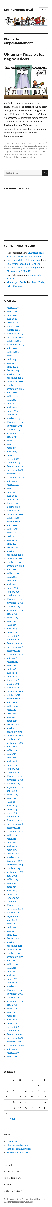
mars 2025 (12, 366)
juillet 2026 (13, 307)
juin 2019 (11, 621)
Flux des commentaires (19, 1148)
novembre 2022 (15, 470)
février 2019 (13, 636)
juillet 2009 (13, 1052)
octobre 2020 (14, 562)
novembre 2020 (15, 558)
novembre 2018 (15, 647)
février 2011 (13, 982)
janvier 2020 (13, 595)
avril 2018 (12, 673)
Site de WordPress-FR (18, 1152)
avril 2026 (12, 318)
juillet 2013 (12, 879)
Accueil (8, 1165)
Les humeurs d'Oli (18, 10)
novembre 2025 (15, 337)
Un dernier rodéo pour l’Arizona (23, 264)
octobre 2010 (13, 997)
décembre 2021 (15, 510)
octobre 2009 (14, 1041)
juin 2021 (11, 532)
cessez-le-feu (34, 146)
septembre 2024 (15, 389)
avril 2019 (12, 628)
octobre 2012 (13, 912)
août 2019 (12, 614)
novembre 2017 (15, 691)
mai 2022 (12, 492)
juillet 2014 (12, 835)
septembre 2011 (15, 957)
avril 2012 (12, 931)
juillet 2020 (13, 573)
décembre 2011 (14, 945)
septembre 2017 (15, 698)
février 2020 (13, 591)
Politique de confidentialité (33, 1199)
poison (15, 151)
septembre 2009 (15, 1045)
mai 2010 (11, 1016)
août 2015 (12, 791)
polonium (23, 151)
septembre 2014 (15, 831)
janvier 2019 (13, 639)
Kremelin (31, 149)
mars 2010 (12, 1023)
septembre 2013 (15, 872)
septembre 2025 (15, 344)
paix (9, 151)
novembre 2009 (15, 1038)
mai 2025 (12, 359)
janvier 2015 (13, 816)
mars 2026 (12, 322)
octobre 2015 (13, 783)
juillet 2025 (13, 352)
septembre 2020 (15, 566)
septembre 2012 (15, 916)
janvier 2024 (13, 418)
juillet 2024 (13, 396)
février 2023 (13, 459)
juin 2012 (11, 923)
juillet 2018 (12, 661)
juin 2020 (12, 577)
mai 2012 (11, 927)
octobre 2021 (13, 518)
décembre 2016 (15, 732)
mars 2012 (12, 934)
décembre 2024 (15, 377)
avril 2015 (12, 805)
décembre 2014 (15, 820)
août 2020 (12, 569)
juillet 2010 (12, 1008)
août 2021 (12, 525)
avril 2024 (12, 407)
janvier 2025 (13, 374)
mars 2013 (12, 894)
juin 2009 (12, 1056)
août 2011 (12, 960)
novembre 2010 (15, 993)
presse (31, 151)
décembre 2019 (15, 599)
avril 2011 (11, 975)
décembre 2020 (15, 555)
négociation (41, 149)
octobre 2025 (14, 341)
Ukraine (12, 154)
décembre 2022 (15, 466)
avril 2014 (12, 846)
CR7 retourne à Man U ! (19, 271)
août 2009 (12, 1049)
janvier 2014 (13, 857)
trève (6, 154)
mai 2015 (11, 802)
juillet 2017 (12, 706)
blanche (7, 146)
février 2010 (13, 1027)
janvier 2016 (13, 772)
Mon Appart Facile (16, 282)
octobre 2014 (13, 827)
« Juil (12, 1118)
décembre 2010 (15, 990)
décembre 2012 (15, 905)
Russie (37, 151)
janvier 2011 (13, 986)
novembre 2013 (15, 864)
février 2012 (13, 938)
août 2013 (12, 875)
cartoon (25, 146)
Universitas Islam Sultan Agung (23, 260)
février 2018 (13, 680)
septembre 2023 (15, 433)
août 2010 (12, 1004)
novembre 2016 (15, 735)
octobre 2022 (14, 473)
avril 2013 (12, 890)
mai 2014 (11, 842)
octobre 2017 (13, 695)
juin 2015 (11, 798)
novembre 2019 (15, 602)
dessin (44, 146)
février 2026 (13, 326)
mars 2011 (12, 979)
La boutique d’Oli (13, 1178)
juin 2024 (12, 400)
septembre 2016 (15, 743)
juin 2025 (12, 355)
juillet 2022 (13, 484)
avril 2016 (12, 761)
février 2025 (13, 370)
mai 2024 (12, 403)
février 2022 (13, 503)
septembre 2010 (15, 1001)
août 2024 (12, 392)
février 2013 (13, 898)
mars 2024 (12, 411)
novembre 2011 (15, 949)
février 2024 (13, 414)
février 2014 (13, 853)
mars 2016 (12, 765)
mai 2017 (11, 713)
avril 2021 (12, 540)
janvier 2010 (13, 1030)
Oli (5, 151)
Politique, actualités (26, 143)
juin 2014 (11, 839)
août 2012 (12, 920)
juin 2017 (11, 709)
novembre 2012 (15, 909)
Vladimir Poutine (24, 154)
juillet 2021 (12, 529)
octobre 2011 (13, 953)
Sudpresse (40, 143)
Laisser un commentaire (24, 157)
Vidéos (7, 1184)
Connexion (12, 1141)
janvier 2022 (13, 507)
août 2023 (12, 436)
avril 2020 (12, 584)
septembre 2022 (15, 477)
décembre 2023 (15, 422)
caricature (16, 146)
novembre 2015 (15, 779)
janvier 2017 (13, 728)
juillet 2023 (13, 440)
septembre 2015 (15, 787)
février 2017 (13, 724)
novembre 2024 (15, 381)
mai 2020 (12, 580)
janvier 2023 (13, 462)
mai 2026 (12, 315)
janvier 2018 (13, 684)
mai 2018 (11, 669)
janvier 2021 (13, 551)
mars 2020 (12, 588)
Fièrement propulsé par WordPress (19, 1202)
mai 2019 (11, 625)
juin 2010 (11, 1012)
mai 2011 (11, 971)
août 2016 (12, 746)
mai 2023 (11, 448)
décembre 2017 (14, 687)
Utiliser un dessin (13, 1191)
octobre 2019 (13, 606)
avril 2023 (12, 451)
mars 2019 (12, 632)
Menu (44, 10)
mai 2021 (11, 536)
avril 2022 (12, 495)
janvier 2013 (13, 901)
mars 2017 (12, 720)
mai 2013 (11, 886)
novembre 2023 (15, 425)
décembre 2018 (15, 643)
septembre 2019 (15, 610)
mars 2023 (12, 455)
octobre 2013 (13, 868)
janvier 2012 (13, 942)
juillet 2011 (12, 964)
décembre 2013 (14, 861)
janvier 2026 (13, 330)
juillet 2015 (12, 794)
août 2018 (12, 658)
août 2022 (12, 481)
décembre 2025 (15, 333)
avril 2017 (12, 717)
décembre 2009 (15, 1034)
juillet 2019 (12, 617)
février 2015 (13, 813)
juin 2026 (12, 311)
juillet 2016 (12, 750)
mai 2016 (11, 757)
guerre (24, 149)
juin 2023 (12, 444)
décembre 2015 (15, 776)
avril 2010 (12, 1019)
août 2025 (12, 348)
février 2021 (13, 547)
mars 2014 (12, 850)
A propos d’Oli (11, 1171)
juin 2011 (11, 968)
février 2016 (13, 768)
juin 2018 (11, 665)
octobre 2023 (14, 429)
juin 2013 (11, 883)
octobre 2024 (14, 385)
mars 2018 (12, 676)
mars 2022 (12, 499)
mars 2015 (12, 809)
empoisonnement (12, 149)
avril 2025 (12, 363)
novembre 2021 (15, 514)
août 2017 (12, 702)
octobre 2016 (13, 739)
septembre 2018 (15, 654)
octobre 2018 (13, 650)
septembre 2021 (15, 521)
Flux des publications (18, 1145)
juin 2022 (12, 488)
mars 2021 (12, 543)
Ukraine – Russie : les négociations (24, 56)
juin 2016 (11, 754)
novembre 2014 (15, 824)
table (43, 151)
